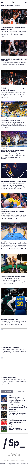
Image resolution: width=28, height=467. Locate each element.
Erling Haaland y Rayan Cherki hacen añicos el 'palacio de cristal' (17, 414)
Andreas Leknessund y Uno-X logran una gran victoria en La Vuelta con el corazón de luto (18, 407)
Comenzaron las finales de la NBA (9, 319)
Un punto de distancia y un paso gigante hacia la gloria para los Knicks (13, 28)
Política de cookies (14, 460)
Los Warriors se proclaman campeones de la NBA (13, 276)
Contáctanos (21, 460)
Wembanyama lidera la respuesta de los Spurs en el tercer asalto (14, 59)
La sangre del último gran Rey (8, 377)
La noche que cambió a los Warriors (10, 347)
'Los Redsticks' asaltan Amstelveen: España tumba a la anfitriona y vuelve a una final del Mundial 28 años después (17, 399)
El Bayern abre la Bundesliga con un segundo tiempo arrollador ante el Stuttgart (17, 422)
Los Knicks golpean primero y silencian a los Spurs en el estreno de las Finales (13, 89)
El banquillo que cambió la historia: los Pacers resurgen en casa (12, 212)
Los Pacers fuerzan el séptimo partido (10, 120)
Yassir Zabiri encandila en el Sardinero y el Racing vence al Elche (17, 429)
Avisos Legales (6, 460)
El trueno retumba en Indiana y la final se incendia (13, 181)
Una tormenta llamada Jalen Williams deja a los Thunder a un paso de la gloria (12, 151)
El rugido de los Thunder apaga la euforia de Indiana (14, 243)
